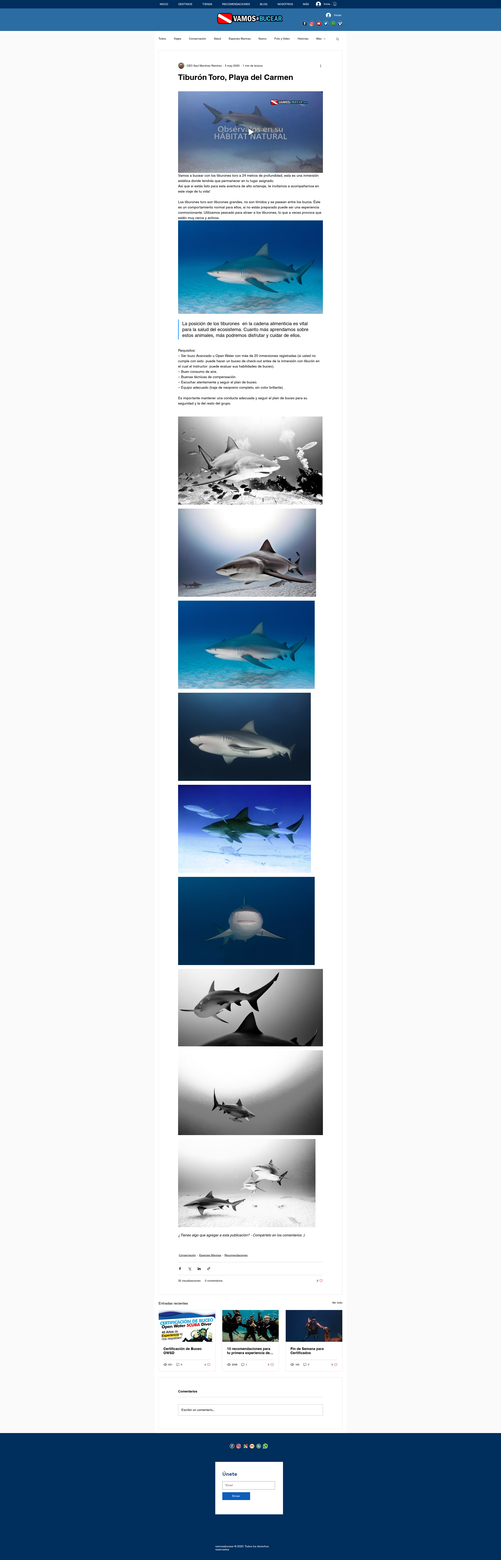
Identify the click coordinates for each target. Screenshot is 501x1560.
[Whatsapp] (333, 23)
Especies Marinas (240, 38)
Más (319, 38)
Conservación (197, 38)
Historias (303, 38)
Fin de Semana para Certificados (307, 1351)
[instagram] (311, 23)
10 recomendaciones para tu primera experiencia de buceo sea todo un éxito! (248, 1351)
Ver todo (337, 1302)
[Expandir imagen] (250, 460)
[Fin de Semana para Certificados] (314, 1326)
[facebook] (304, 23)
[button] (335, 4)
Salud (217, 38)
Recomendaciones (236, 1255)
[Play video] (250, 132)
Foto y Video (282, 38)
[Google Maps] (245, 1446)
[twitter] (326, 23)
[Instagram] (239, 1446)
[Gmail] (252, 1446)
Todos (162, 38)
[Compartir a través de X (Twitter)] (189, 1268)
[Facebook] (232, 1446)
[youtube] (318, 23)
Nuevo (263, 38)
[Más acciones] (320, 65)
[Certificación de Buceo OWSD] (187, 1326)
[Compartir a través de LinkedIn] (199, 1268)
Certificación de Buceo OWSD (182, 1351)
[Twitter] (259, 1446)
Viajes (177, 38)
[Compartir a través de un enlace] (209, 1268)
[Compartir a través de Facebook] (180, 1268)
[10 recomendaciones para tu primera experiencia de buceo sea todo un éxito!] (250, 1326)
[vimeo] (340, 23)
